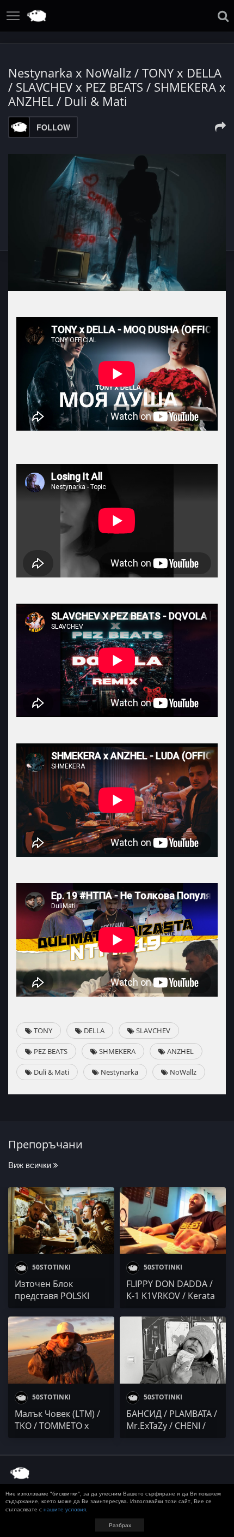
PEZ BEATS (49, 1051)
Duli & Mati (50, 1072)
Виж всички (30, 1164)
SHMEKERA (116, 1051)
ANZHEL (179, 1051)
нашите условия (65, 1509)
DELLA (93, 1030)
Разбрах (120, 1525)
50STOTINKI (50, 1267)
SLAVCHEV (152, 1030)
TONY (42, 1030)
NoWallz (182, 1072)
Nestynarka (118, 1072)
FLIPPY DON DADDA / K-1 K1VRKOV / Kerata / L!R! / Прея (170, 1296)
